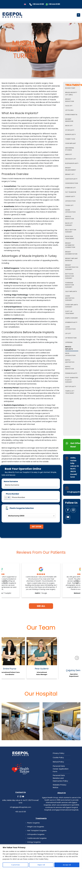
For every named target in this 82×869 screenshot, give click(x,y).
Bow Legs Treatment (69, 237)
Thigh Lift (69, 205)
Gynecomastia (71, 114)
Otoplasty (69, 130)
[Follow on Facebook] (67, 510)
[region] (41, 856)
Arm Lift (68, 154)
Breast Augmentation (71, 253)
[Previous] (5, 582)
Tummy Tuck (70, 139)
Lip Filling (69, 110)
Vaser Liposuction (70, 211)
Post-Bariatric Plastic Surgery (71, 380)
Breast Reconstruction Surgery (72, 267)
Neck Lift (69, 125)
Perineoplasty (71, 373)
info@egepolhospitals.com (20, 807)
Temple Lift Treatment (69, 392)
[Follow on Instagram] (73, 510)
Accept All (67, 865)
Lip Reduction (70, 338)
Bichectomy (70, 88)
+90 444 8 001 (20, 812)
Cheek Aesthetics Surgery (69, 298)
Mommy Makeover (69, 120)
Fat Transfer (70, 192)
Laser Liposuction (70, 328)
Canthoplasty (71, 179)
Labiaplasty (70, 196)
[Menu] (78, 15)
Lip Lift (68, 333)
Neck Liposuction (70, 354)
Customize (15, 865)
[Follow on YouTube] (67, 517)
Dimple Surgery (71, 318)
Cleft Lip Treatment (69, 312)
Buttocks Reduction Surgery (69, 276)
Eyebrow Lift (70, 188)
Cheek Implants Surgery (71, 306)
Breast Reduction (69, 100)
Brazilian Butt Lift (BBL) (71, 93)
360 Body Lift (70, 159)
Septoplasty (70, 386)
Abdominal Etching (69, 149)
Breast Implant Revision (71, 259)
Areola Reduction (69, 218)
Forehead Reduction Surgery (69, 285)
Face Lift (68, 106)
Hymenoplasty (71, 322)
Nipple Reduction (69, 368)
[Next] (77, 582)
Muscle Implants (69, 348)
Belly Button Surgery (70, 231)
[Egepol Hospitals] (12, 15)
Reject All (41, 865)
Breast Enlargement (70, 169)
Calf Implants (71, 291)
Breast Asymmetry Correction (70, 245)
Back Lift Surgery (69, 224)
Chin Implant (70, 143)
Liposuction (70, 201)
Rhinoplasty (70, 134)
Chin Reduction (71, 183)
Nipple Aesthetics (69, 361)
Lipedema (68, 342)
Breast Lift (69, 174)
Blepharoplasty (72, 163)
